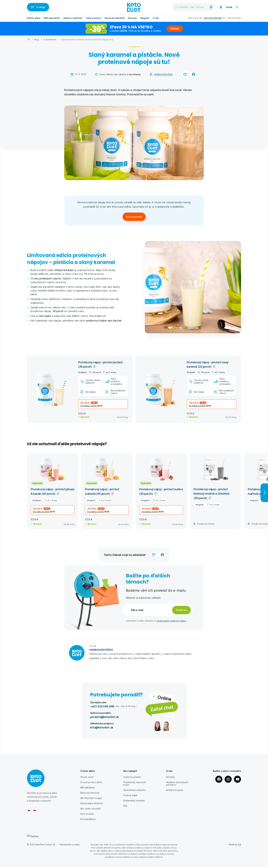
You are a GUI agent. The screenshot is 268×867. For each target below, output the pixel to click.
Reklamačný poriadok (134, 800)
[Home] (29, 39)
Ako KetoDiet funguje (91, 798)
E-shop (41, 7)
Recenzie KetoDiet (115, 18)
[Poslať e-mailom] (185, 74)
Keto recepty (87, 813)
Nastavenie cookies (70, 844)
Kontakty (170, 777)
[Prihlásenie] (220, 7)
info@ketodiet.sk (101, 727)
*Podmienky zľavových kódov (134, 783)
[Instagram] (228, 779)
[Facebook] (218, 779)
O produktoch (50, 39)
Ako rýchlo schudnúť (90, 808)
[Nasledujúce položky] (264, 492)
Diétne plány (33, 18)
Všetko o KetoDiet (73, 18)
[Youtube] (237, 779)
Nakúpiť (174, 28)
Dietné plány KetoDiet (91, 803)
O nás (156, 18)
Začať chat (162, 708)
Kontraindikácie (88, 819)
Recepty (132, 18)
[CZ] (29, 810)
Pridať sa (181, 609)
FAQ (125, 805)
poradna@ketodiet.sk (104, 717)
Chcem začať (87, 777)
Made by (233, 844)
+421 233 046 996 (212, 18)
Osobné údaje (130, 795)
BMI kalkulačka (52, 18)
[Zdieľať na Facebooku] (193, 74)
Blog (36, 39)
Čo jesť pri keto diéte (91, 782)
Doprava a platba (132, 777)
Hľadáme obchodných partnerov (177, 783)
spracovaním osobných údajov (171, 620)
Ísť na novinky (134, 216)
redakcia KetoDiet (163, 74)
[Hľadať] (211, 7)
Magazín (145, 18)
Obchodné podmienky (134, 790)
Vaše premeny (93, 18)
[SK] (34, 810)
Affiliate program (174, 790)
